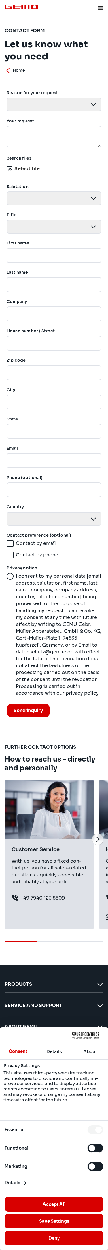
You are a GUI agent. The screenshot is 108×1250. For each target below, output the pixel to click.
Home (19, 70)
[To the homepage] (21, 7)
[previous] (10, 839)
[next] (97, 839)
